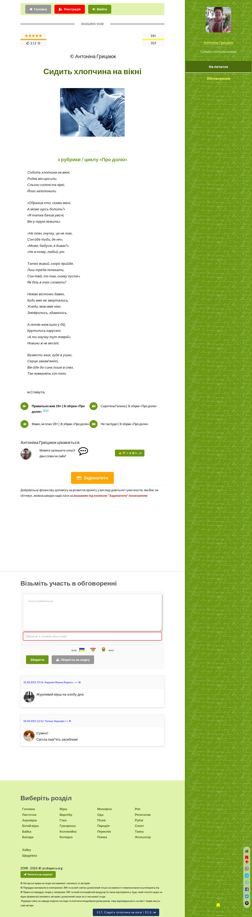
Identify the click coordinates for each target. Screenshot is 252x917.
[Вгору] (247, 903)
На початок (218, 67)
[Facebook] (247, 889)
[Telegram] (247, 875)
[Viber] (247, 868)
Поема (102, 837)
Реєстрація (72, 9)
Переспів (104, 831)
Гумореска (68, 826)
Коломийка (68, 831)
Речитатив (143, 815)
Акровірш (29, 820)
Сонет (139, 826)
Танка (139, 831)
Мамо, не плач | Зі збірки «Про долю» (60, 424)
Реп (137, 809)
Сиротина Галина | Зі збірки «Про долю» (129, 406)
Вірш (63, 809)
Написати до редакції (39, 874)
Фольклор (143, 837)
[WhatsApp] (247, 882)
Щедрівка (29, 855)
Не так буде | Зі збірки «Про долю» (125, 424)
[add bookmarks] (246, 859)
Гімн (63, 820)
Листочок (29, 815)
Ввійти (102, 9)
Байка (26, 831)
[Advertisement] (92, 533)
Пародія (103, 826)
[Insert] (82, 650)
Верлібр (66, 815)
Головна (40, 9)
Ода (100, 815)
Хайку (26, 850)
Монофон (104, 809)
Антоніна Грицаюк (218, 42)
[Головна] (247, 851)
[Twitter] (247, 896)
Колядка (66, 837)
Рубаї (139, 820)
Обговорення (218, 78)
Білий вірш (30, 826)
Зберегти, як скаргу (75, 660)
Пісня (101, 820)
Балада (27, 837)
